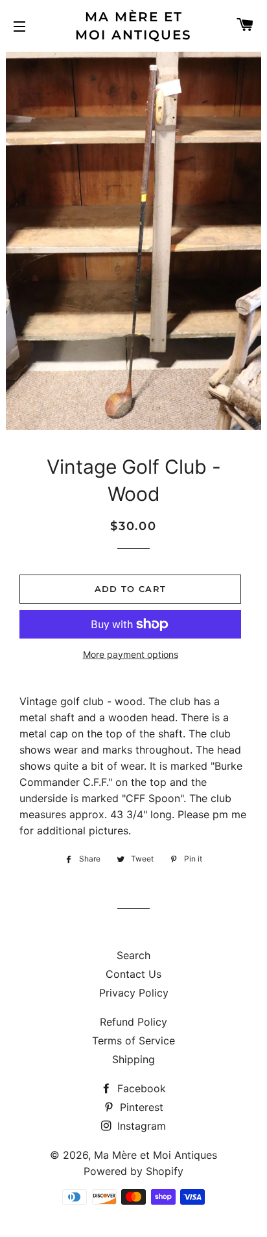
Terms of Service (133, 1040)
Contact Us (133, 973)
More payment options (130, 654)
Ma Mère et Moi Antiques (133, 26)
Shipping (133, 1059)
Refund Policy (133, 1021)
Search (133, 955)
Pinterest (140, 1107)
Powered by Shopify (133, 1171)
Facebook (140, 1088)
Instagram (140, 1125)
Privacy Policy (133, 992)
